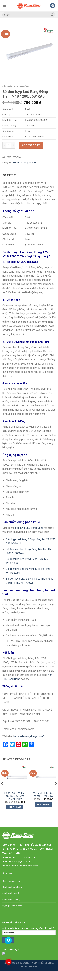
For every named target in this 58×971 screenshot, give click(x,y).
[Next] (55, 789)
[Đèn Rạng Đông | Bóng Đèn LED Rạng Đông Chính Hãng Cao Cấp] (29, 5)
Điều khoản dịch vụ (11, 881)
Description (9, 175)
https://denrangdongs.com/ (25, 865)
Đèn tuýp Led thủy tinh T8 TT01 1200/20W (43, 794)
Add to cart (31, 145)
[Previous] (2, 789)
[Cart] (52, 5)
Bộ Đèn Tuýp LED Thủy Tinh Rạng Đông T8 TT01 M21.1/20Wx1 (14, 796)
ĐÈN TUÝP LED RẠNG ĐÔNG (15, 86)
